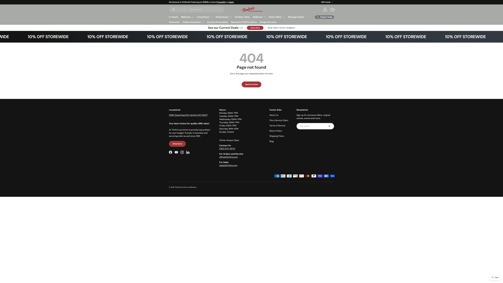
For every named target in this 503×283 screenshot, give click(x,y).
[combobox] (196, 9)
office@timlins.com (228, 157)
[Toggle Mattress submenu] (192, 16)
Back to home (251, 84)
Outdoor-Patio (242, 17)
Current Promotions (217, 22)
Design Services (268, 22)
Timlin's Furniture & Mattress (185, 187)
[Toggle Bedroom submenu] (264, 16)
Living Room (203, 17)
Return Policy (275, 130)
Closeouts (174, 22)
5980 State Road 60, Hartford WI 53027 (188, 115)
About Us (273, 115)
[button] (332, 9)
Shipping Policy (276, 136)
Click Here (255, 28)
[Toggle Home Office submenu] (283, 16)
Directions (177, 144)
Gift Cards (325, 2)
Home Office (275, 17)
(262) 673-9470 (227, 148)
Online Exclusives (192, 22)
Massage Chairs (296, 17)
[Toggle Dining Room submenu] (230, 16)
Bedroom (257, 17)
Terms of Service (277, 125)
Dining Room (222, 17)
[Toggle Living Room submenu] (211, 16)
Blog (271, 141)
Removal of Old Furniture (244, 22)
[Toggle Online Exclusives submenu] (202, 22)
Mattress (186, 17)
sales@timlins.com (228, 165)
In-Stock (173, 17)
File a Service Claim (278, 120)
